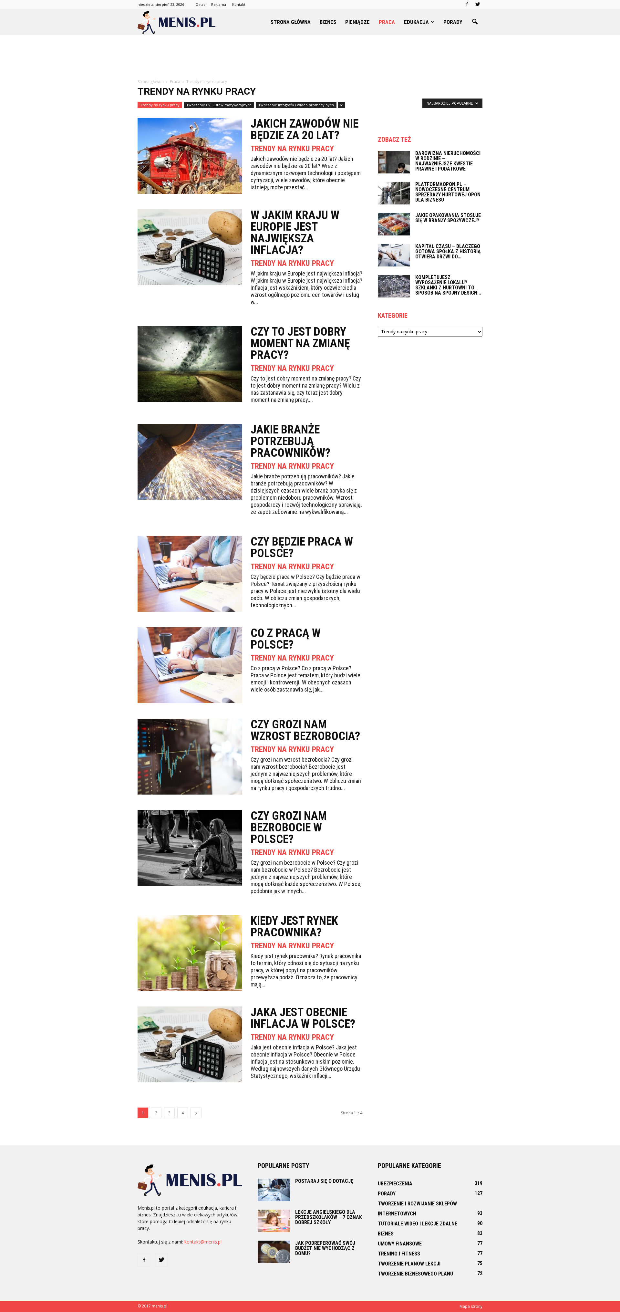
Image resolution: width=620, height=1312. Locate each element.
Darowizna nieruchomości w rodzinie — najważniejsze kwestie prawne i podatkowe (447, 161)
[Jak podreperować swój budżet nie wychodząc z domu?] (274, 1252)
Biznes (328, 22)
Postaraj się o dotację (324, 1181)
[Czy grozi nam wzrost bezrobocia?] (190, 757)
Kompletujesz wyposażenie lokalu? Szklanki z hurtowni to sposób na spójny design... (448, 285)
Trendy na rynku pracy (160, 104)
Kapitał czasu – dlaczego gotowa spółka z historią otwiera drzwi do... (448, 251)
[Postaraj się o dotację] (274, 1190)
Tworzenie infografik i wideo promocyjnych (296, 104)
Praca (387, 22)
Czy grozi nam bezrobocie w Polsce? (289, 827)
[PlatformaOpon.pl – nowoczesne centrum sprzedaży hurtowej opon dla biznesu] (394, 193)
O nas (200, 4)
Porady (452, 22)
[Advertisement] (310, 57)
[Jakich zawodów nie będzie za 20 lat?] (190, 156)
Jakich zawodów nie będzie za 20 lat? (304, 129)
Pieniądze (357, 22)
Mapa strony (471, 1306)
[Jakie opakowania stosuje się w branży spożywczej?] (394, 224)
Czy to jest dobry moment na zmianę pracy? (300, 343)
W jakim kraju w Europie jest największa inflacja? (295, 232)
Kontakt (238, 4)
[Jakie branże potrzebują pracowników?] (190, 462)
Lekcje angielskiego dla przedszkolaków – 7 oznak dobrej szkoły (328, 1217)
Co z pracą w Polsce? (286, 638)
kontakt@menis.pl (203, 1242)
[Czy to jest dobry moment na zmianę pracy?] (190, 364)
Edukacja (416, 22)
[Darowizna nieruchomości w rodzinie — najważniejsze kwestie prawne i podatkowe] (394, 162)
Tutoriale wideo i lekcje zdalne (417, 1224)
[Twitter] (477, 4)
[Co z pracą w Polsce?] (190, 665)
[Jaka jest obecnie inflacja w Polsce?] (190, 1044)
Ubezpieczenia (395, 1184)
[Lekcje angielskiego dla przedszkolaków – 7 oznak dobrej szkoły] (274, 1221)
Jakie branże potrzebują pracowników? (290, 441)
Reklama (218, 4)
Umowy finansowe (400, 1244)
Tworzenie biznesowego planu (415, 1274)
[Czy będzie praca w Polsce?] (190, 574)
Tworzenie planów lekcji (409, 1264)
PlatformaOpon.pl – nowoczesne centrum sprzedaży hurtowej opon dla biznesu (447, 192)
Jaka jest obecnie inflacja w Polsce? (303, 1018)
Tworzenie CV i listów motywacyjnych (219, 104)
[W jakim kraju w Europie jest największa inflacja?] (190, 247)
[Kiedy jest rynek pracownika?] (190, 953)
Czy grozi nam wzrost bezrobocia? (305, 730)
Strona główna (291, 22)
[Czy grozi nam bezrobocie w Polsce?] (190, 848)
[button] (474, 22)
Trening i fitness (399, 1254)
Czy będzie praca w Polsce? (302, 547)
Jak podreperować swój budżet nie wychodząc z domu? (325, 1248)
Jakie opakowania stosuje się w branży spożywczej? (448, 218)
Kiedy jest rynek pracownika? (294, 926)
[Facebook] (467, 4)
